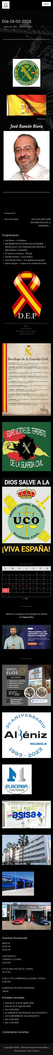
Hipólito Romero (26, 27)
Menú (46, 4)
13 (26, 582)
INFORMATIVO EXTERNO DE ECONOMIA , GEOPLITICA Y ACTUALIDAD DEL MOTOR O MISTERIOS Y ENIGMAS (25, 247)
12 (19, 582)
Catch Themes (32, 1051)
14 (33, 582)
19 (19, 586)
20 (26, 586)
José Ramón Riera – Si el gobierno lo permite (25, 260)
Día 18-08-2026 (12, 1019)
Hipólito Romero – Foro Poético (19, 257)
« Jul (25, 599)
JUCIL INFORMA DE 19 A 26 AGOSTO (22, 1016)
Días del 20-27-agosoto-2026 (18, 1006)
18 (12, 586)
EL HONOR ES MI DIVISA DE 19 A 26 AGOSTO (26, 1013)
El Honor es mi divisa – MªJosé (18, 254)
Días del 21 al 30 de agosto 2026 (19, 1003)
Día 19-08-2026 (12, 1010)
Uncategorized (9, 213)
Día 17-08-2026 (12, 1023)
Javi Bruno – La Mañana (15, 240)
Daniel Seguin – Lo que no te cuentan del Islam (25, 263)
